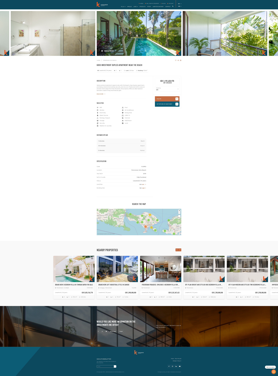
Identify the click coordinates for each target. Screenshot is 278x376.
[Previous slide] (98, 33)
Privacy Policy (177, 360)
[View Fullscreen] (179, 216)
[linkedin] (176, 366)
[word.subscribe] (115, 366)
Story (149, 6)
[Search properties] (172, 6)
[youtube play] (179, 366)
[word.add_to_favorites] (175, 60)
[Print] (180, 60)
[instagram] (102, 331)
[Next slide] (179, 33)
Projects (142, 6)
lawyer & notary (158, 6)
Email (121, 331)
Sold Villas (178, 358)
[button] (148, 220)
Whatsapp (113, 331)
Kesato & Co (121, 371)
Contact (168, 6)
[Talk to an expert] (273, 371)
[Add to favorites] (92, 258)
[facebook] (98, 331)
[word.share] (178, 60)
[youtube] (106, 331)
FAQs (172, 358)
